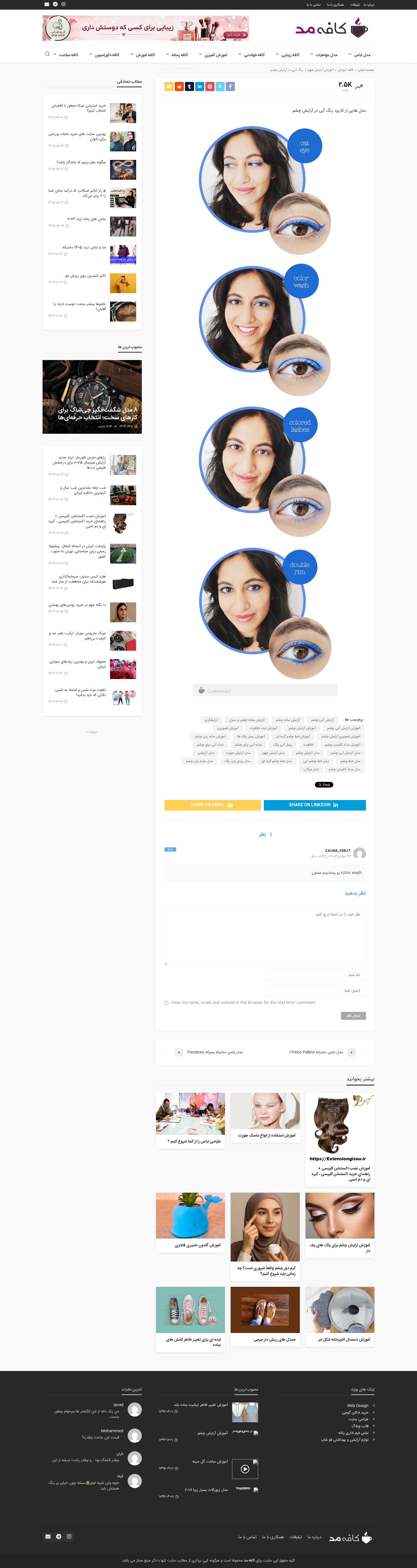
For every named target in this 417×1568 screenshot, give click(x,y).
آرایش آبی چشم (322, 720)
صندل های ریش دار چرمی (274, 1340)
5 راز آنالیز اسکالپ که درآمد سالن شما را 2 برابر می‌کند (77, 193)
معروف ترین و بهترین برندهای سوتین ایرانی (77, 664)
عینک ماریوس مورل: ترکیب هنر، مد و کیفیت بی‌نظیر (77, 636)
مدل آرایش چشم (307, 753)
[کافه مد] (331, 27)
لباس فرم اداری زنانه (353, 1433)
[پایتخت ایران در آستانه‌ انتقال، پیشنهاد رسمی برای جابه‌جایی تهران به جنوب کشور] (123, 554)
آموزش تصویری (228, 728)
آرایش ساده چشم (288, 720)
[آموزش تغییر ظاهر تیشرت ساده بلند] (245, 1412)
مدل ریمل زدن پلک (237, 761)
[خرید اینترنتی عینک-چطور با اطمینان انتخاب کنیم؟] (123, 113)
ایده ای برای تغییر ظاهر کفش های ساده (193, 1342)
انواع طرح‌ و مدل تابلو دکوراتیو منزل (95, 418)
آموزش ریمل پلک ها (251, 736)
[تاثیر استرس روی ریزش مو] (123, 283)
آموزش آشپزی (216, 55)
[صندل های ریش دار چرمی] (265, 1310)
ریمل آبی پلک (282, 745)
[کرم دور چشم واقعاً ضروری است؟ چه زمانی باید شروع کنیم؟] (265, 1227)
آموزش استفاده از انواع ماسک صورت (266, 1136)
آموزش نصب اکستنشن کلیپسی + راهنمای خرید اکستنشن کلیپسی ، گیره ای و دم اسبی (340, 1174)
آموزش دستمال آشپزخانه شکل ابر (344, 1340)
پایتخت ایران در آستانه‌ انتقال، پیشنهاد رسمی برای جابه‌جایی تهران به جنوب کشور (77, 551)
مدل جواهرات (326, 55)
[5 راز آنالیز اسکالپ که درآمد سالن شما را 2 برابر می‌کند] (123, 198)
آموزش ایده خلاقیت (263, 728)
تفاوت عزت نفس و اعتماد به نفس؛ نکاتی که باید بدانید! (80, 692)
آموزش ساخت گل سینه (210, 1461)
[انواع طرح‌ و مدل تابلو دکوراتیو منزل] (92, 397)
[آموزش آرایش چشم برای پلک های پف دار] (340, 1216)
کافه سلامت (68, 55)
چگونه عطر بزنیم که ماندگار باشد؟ (81, 162)
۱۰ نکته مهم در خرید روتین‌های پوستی (77, 605)
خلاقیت (309, 745)
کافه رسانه (180, 55)
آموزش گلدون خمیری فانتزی (198, 1246)
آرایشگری (211, 720)
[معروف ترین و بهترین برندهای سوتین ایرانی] (123, 669)
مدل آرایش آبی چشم (345, 753)
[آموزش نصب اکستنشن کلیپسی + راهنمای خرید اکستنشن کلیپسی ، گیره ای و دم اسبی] (340, 1127)
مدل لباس (362, 55)
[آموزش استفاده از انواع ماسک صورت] (265, 1111)
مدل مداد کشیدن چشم (344, 769)
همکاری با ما (335, 5)
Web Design (357, 1406)
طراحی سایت (358, 1419)
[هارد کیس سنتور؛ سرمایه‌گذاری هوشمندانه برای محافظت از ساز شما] (123, 584)
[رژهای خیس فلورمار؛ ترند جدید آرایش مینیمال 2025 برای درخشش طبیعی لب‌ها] (123, 465)
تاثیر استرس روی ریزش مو (85, 275)
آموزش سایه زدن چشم (210, 736)
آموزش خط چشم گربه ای (293, 736)
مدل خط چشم (350, 761)
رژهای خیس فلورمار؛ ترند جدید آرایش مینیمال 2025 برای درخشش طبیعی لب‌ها (79, 463)
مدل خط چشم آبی (316, 761)
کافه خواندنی (254, 55)
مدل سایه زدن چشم (199, 761)
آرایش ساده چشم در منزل (246, 720)
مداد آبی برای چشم (210, 745)
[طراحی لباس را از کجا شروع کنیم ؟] (190, 1114)
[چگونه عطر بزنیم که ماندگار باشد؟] (123, 170)
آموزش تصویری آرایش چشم (340, 736)
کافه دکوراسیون (107, 55)
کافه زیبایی (290, 55)
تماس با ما (314, 5)
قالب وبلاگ (359, 1426)
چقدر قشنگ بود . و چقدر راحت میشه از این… (84, 1460)
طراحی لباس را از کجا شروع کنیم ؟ (194, 1142)
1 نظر (165, 68)
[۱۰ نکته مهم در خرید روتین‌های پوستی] (123, 612)
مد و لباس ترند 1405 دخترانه (84, 247)
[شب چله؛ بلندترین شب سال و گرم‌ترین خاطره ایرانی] (123, 495)
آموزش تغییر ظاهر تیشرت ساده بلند (201, 1405)
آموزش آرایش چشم (302, 728)
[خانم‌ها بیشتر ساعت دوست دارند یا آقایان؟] (123, 311)
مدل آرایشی (205, 753)
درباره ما (369, 5)
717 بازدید (103, 426)
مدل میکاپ (311, 769)
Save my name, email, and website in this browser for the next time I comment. (242, 1003)
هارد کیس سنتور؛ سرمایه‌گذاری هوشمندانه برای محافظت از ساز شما (79, 579)
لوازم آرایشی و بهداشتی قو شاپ (344, 1440)
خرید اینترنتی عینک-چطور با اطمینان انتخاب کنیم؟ (78, 108)
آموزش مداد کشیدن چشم (342, 745)
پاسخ (170, 849)
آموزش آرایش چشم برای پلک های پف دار (340, 1248)
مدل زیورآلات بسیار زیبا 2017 (206, 1490)
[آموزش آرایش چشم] (245, 1433)
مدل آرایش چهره (273, 753)
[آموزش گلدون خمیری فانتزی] (190, 1216)
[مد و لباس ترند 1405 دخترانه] (123, 255)
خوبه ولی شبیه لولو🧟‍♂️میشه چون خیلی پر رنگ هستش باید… (83, 1486)
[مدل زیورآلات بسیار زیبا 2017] (245, 1489)
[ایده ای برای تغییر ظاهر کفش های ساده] (190, 1310)
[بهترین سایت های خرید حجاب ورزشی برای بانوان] (123, 141)
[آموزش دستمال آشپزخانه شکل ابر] (340, 1310)
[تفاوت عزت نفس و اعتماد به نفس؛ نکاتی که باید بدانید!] (123, 697)
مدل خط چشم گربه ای (277, 761)
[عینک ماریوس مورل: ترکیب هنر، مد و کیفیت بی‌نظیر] (123, 641)
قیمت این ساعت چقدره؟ (100, 1437)
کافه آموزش (145, 55)
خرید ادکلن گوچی (355, 1413)
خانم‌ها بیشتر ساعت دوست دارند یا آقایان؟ (80, 307)
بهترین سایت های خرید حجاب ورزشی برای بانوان (77, 137)
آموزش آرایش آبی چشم (343, 728)
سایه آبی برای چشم (248, 745)
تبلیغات (355, 5)
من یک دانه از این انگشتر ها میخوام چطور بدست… (86, 1414)
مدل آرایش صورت (238, 753)
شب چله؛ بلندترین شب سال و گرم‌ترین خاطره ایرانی (83, 490)
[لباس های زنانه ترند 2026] (123, 226)
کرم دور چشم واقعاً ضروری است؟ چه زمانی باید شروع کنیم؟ (266, 1271)
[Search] (47, 54)
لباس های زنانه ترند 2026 (87, 219)
